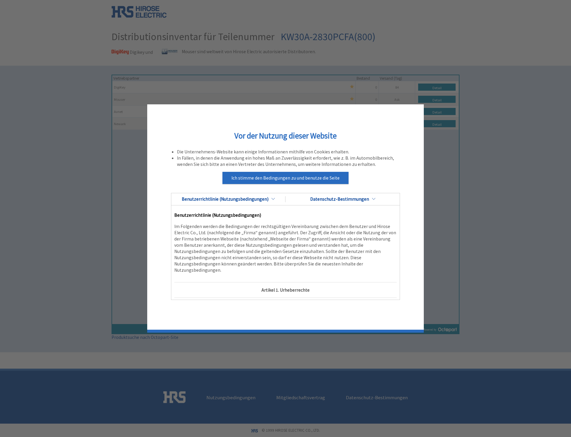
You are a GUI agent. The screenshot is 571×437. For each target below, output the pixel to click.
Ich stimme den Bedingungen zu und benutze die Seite (285, 178)
